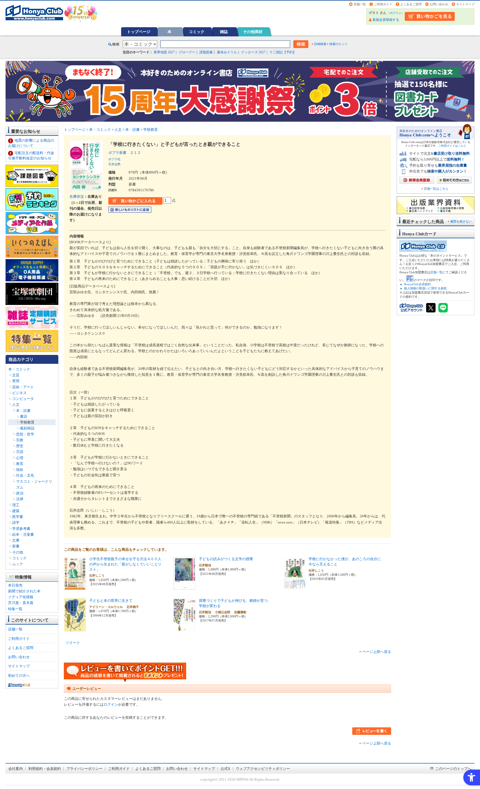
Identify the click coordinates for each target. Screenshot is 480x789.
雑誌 (224, 31)
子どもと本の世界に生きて (110, 600)
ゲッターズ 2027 (253, 52)
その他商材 (252, 31)
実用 (15, 381)
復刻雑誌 (27, 428)
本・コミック (19, 369)
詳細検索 (320, 44)
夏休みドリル (227, 52)
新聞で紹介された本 (24, 591)
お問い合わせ (439, 4)
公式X (225, 769)
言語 (19, 452)
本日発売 (15, 585)
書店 (23, 416)
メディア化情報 (20, 597)
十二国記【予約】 (282, 52)
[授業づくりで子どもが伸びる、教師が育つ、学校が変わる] (185, 629)
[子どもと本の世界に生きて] (75, 629)
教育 (19, 464)
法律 (19, 499)
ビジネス (19, 393)
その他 (17, 552)
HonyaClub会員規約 (417, 284)
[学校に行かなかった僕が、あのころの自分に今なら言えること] (295, 587)
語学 (15, 522)
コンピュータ (23, 399)
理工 (15, 505)
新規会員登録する (385, 20)
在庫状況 (76, 196)
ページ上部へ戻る (376, 652)
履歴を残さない (461, 221)
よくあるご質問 (411, 4)
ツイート (73, 643)
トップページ (138, 31)
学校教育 (27, 422)
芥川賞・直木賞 (20, 603)
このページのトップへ (453, 769)
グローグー (187, 52)
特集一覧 (15, 609)
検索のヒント (338, 44)
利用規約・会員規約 (44, 769)
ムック (17, 564)
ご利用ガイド (383, 4)
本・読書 (23, 411)
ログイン (395, 12)
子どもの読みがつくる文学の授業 (226, 559)
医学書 (17, 517)
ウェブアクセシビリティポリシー (263, 769)
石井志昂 (114, 164)
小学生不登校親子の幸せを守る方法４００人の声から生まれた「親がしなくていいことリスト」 (125, 564)
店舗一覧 (360, 4)
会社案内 (15, 769)
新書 (15, 546)
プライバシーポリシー (84, 769)
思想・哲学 (25, 434)
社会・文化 (25, 475)
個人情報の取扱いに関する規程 (425, 288)
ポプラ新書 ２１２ (124, 153)
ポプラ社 (114, 159)
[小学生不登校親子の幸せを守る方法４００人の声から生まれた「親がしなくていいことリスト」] (75, 587)
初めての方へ (19, 675)
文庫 (15, 540)
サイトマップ (465, 4)
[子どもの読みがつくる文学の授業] (185, 587)
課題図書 (206, 52)
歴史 (19, 446)
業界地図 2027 (164, 52)
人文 (15, 404)
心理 (19, 458)
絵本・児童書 (23, 534)
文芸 (15, 375)
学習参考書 (21, 529)
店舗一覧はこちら (436, 188)
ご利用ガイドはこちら (452, 145)
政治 (19, 493)
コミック (196, 31)
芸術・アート (23, 387)
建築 (15, 511)
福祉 (19, 469)
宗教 (19, 440)
